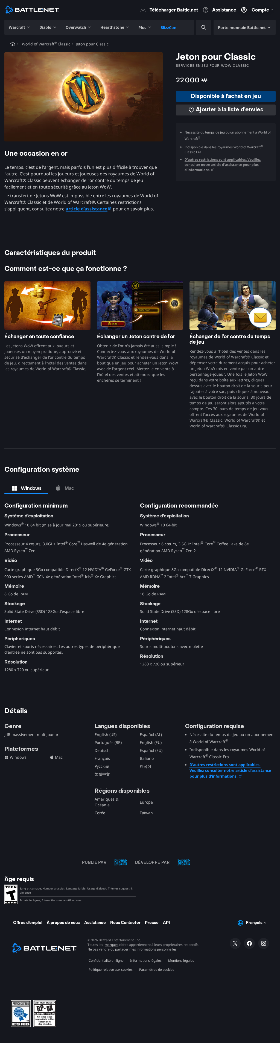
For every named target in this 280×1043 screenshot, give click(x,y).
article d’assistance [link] (86, 209)
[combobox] (199, 27)
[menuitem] (19, 27)
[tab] (26, 488)
